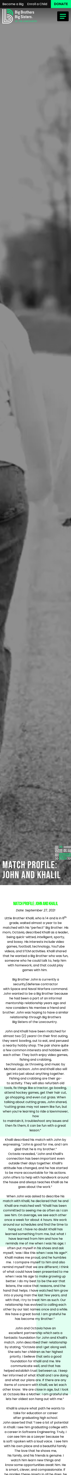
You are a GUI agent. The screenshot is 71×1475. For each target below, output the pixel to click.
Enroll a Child (37, 4)
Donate (61, 4)
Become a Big (12, 4)
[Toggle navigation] (63, 16)
